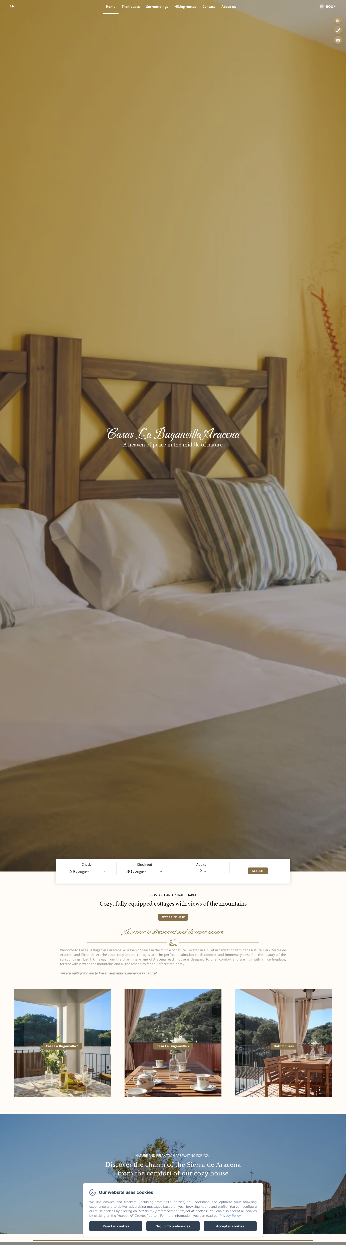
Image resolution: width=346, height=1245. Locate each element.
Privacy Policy (230, 1216)
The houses (131, 6)
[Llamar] (338, 30)
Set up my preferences (173, 1226)
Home (110, 6)
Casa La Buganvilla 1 (62, 1046)
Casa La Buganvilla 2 (173, 1046)
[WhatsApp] (338, 20)
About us (228, 6)
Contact (208, 6)
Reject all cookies (116, 1226)
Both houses (284, 1046)
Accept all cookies (230, 1226)
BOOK (331, 6)
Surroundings (157, 6)
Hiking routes (185, 6)
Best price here (173, 917)
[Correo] (338, 40)
